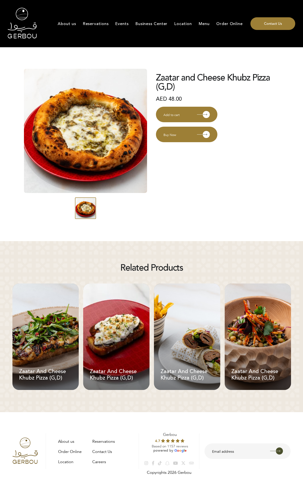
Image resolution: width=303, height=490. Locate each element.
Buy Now (169, 134)
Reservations (96, 23)
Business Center (151, 23)
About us (67, 23)
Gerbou (170, 434)
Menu (204, 23)
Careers (99, 461)
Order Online (229, 23)
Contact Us (273, 24)
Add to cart (171, 114)
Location (183, 23)
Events (121, 23)
